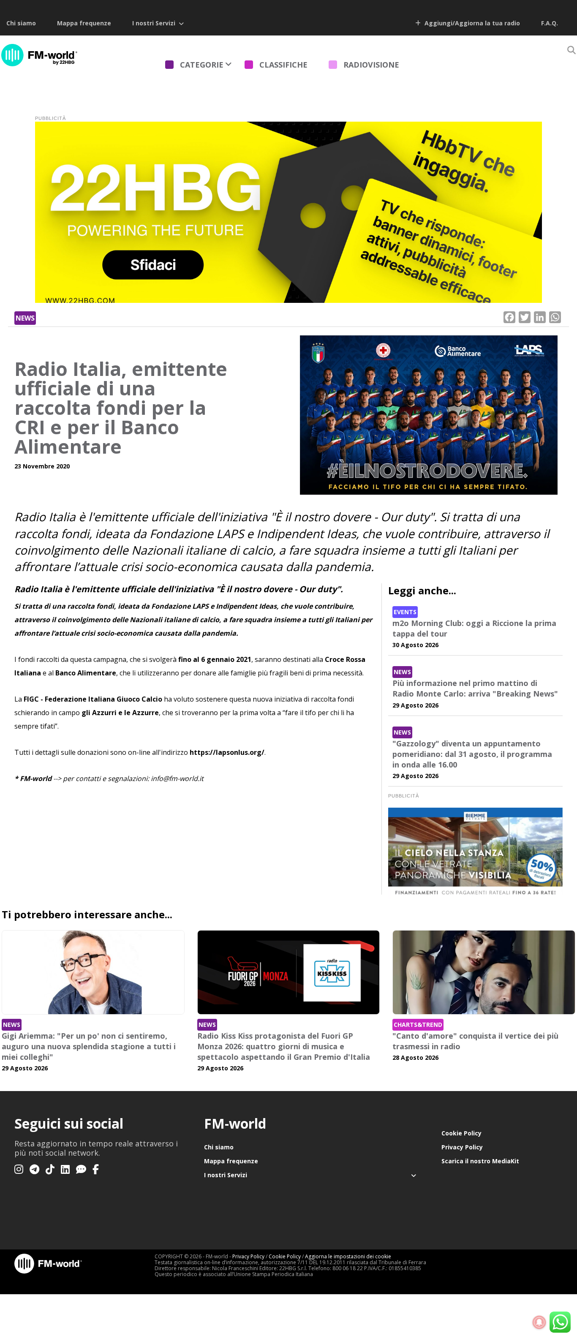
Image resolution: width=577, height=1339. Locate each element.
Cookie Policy (461, 1133)
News (25, 318)
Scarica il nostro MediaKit (480, 1161)
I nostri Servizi (153, 23)
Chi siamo (21, 23)
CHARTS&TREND (418, 1025)
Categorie (201, 65)
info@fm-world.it (177, 778)
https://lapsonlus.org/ (227, 752)
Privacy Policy (462, 1147)
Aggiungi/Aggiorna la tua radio (471, 23)
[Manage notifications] (539, 1322)
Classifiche (283, 65)
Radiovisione (371, 65)
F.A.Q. (549, 23)
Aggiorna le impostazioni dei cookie (348, 1256)
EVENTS (405, 612)
